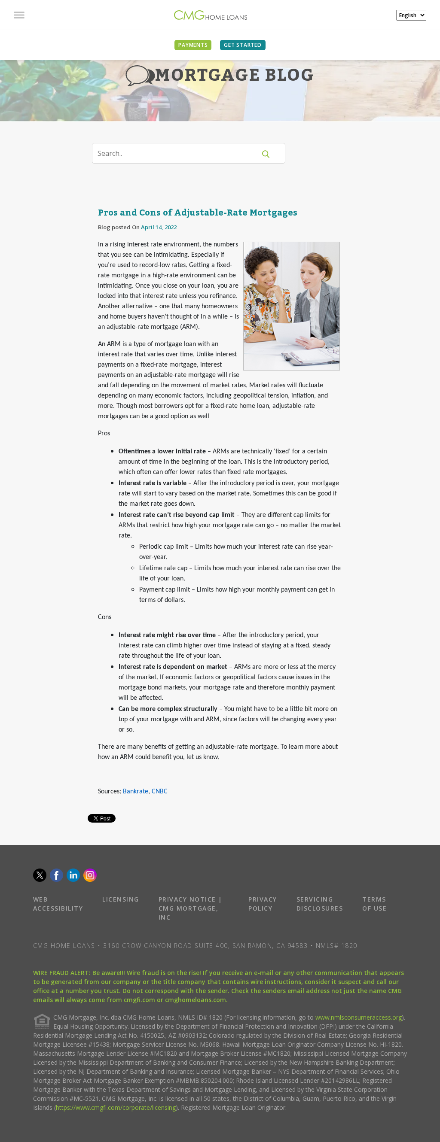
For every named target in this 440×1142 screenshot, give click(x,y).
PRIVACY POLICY (262, 903)
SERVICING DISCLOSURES (319, 903)
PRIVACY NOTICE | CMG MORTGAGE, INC (191, 908)
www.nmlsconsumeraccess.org (358, 1017)
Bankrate (135, 791)
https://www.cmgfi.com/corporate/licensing (116, 1107)
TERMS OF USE (374, 903)
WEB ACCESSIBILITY (58, 903)
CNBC (160, 791)
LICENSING (120, 899)
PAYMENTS (193, 45)
